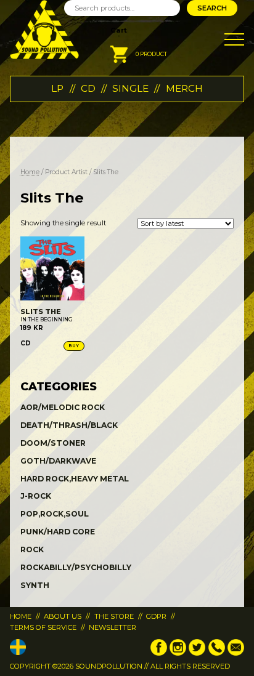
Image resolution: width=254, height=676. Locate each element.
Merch (184, 88)
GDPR (156, 616)
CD (88, 88)
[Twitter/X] (197, 653)
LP (57, 88)
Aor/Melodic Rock (62, 407)
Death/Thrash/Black (69, 425)
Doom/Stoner (53, 443)
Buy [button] (74, 345)
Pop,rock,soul (54, 513)
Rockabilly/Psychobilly (75, 567)
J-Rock (35, 496)
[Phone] (216, 653)
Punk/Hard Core (57, 531)
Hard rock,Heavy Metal (74, 478)
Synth (34, 585)
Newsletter (112, 627)
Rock (32, 549)
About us (62, 616)
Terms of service (43, 627)
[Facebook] (158, 653)
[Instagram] (178, 653)
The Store (114, 616)
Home (29, 172)
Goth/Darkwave (58, 460)
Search (212, 8)
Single (130, 88)
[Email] (235, 653)
